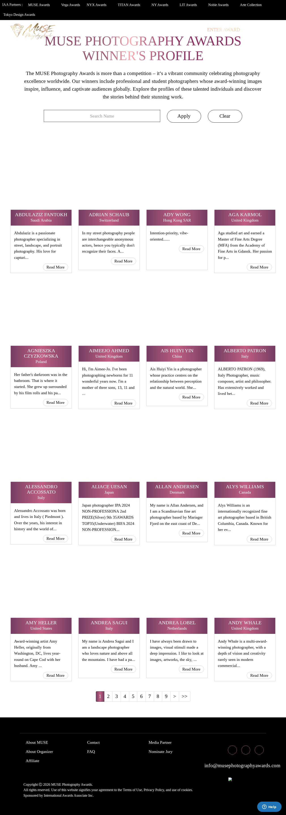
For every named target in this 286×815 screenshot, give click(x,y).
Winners (79, 29)
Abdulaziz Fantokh (41, 214)
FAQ (91, 751)
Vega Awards (70, 5)
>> (184, 696)
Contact (93, 742)
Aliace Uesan (109, 486)
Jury (55, 29)
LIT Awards (189, 5)
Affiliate (32, 760)
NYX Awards (97, 5)
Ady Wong (177, 214)
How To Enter (27, 29)
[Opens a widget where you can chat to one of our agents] (269, 807)
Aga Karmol (245, 214)
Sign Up (19, 38)
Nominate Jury (160, 751)
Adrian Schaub (109, 214)
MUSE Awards (39, 5)
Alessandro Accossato (41, 489)
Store (194, 29)
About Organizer (39, 751)
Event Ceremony (117, 29)
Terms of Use (132, 790)
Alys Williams (245, 486)
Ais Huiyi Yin (177, 350)
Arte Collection (251, 5)
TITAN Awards (129, 5)
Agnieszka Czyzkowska (41, 353)
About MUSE (37, 742)
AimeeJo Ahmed (109, 350)
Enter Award (223, 29)
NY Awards (160, 5)
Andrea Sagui (109, 622)
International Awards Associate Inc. (69, 795)
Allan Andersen (177, 486)
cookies (186, 790)
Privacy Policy (154, 790)
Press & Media (161, 29)
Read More (55, 267)
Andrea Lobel (177, 622)
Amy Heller (41, 622)
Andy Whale (244, 622)
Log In (253, 29)
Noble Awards (218, 5)
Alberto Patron (245, 350)
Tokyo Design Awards (19, 15)
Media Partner (160, 742)
